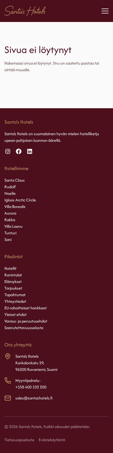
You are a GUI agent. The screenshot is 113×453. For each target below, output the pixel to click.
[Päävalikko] (105, 10)
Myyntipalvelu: (28, 380)
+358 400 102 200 (30, 387)
